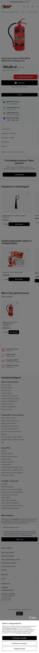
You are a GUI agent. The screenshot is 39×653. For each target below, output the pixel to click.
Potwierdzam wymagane (19, 643)
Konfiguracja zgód (19, 648)
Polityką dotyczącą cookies (9, 628)
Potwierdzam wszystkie (20, 638)
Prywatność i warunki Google (23, 633)
